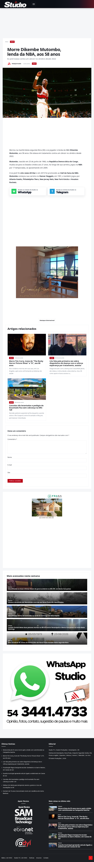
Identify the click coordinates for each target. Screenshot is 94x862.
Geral (12, 42)
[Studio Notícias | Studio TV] (15, 4)
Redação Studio (16, 63)
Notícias (31, 858)
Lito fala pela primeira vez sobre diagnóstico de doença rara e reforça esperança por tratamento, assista (66, 363)
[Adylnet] (23, 842)
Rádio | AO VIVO (6, 858)
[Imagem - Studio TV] (47, 690)
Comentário (12, 439)
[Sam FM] (23, 815)
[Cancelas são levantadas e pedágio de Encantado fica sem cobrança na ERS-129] (27, 389)
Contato (45, 858)
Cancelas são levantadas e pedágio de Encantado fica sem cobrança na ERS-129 (26, 407)
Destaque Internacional (47, 320)
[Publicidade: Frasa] (47, 506)
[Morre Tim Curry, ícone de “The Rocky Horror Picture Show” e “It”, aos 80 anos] (27, 344)
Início (6, 42)
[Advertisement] (47, 22)
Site (9, 473)
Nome (10, 457)
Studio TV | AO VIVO (20, 858)
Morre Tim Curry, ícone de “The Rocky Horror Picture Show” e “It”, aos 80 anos (26, 363)
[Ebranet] (23, 830)
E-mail (10, 465)
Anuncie (38, 858)
